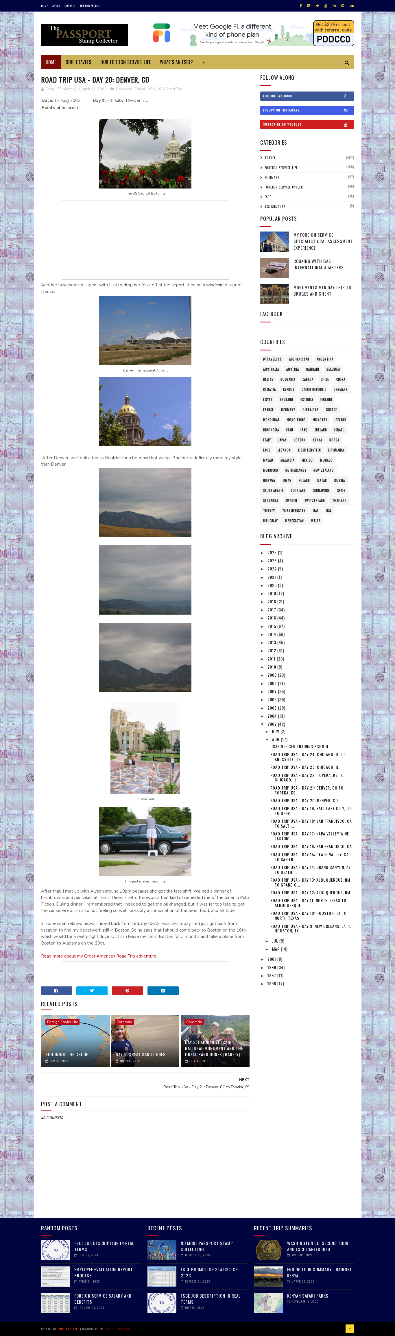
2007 (272, 691)
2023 (272, 560)
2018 (272, 601)
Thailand (339, 500)
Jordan (300, 440)
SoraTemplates (68, 1328)
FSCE (268, 197)
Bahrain (312, 369)
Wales (315, 520)
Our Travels (78, 62)
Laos (266, 450)
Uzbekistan (294, 520)
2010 (272, 667)
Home (44, 5)
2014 (272, 634)
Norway (269, 480)
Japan (282, 440)
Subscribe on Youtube (282, 124)
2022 (272, 569)
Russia (339, 480)
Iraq (304, 430)
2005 (272, 708)
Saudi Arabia (273, 490)
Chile (325, 379)
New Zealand (323, 470)
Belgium (333, 369)
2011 (272, 659)
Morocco (270, 470)
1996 (272, 983)
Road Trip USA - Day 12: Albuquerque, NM (310, 892)
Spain (341, 490)
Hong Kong (296, 419)
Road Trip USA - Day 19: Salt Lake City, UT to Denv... (310, 810)
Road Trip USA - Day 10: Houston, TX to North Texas (308, 915)
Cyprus (288, 389)
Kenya (317, 440)
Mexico (307, 460)
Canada (307, 379)
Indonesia (271, 430)
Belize (268, 379)
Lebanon (284, 450)
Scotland (298, 490)
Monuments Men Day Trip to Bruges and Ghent (322, 290)
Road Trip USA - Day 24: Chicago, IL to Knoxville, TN (307, 756)
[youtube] (325, 6)
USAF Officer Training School (299, 746)
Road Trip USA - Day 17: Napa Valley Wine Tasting (309, 836)
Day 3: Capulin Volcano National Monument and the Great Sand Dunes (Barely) (214, 1048)
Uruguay (270, 520)
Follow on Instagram (281, 110)
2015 (272, 626)
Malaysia (287, 460)
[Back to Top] (350, 1328)
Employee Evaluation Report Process (103, 1272)
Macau (268, 460)
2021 (272, 577)
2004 (272, 716)
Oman (287, 480)
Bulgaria (287, 379)
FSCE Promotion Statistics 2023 (209, 1272)
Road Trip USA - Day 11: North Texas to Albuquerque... (308, 902)
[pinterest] (342, 6)
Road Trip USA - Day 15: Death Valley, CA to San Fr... (309, 856)
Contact (69, 5)
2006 (272, 699)
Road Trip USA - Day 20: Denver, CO (304, 800)
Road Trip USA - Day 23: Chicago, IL (304, 767)
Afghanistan (299, 359)
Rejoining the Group (67, 1054)
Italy (267, 440)
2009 (272, 675)
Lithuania (336, 450)
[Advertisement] (145, 239)
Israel (339, 430)
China (340, 379)
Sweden (291, 500)
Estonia (306, 399)
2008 (272, 683)
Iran (289, 430)
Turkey (269, 510)
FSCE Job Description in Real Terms (104, 1246)
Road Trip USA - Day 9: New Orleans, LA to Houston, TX (311, 928)
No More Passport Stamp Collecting (207, 1246)
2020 (272, 585)
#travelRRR (272, 359)
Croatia (269, 389)
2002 (272, 724)
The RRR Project (90, 5)
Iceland (340, 419)
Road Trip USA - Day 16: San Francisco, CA (311, 846)
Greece (331, 409)
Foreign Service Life (62, 1022)
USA (151, 89)
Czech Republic (314, 389)
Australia (271, 369)
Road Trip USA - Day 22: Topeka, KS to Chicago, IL (307, 777)
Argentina (325, 359)
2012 (272, 650)
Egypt (268, 399)
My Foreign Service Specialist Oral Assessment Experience (323, 241)
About (56, 5)
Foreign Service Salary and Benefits (103, 1298)
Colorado (124, 89)
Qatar (322, 480)
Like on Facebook (277, 96)
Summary (272, 177)
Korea (334, 440)
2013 (272, 642)
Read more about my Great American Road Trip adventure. (99, 956)
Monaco (326, 460)
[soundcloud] (352, 6)
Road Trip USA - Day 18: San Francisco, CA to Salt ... (311, 823)
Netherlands (295, 470)
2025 (272, 552)
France (268, 409)
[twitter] (317, 6)
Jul (275, 941)
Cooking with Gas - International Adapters (319, 264)
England (286, 399)
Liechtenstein (309, 450)
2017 (272, 610)
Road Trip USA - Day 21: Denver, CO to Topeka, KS (307, 790)
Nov (276, 731)
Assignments (275, 206)
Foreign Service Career (284, 187)
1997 (272, 975)
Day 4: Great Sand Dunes (141, 1054)
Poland (304, 480)
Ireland (321, 430)
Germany (288, 409)
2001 (272, 959)
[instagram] (308, 6)
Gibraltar (310, 409)
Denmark (341, 389)
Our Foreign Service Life (125, 62)
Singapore (321, 490)
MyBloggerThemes (118, 1328)
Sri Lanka (270, 500)
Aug (276, 739)
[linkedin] (334, 6)
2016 (272, 618)
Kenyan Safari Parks (307, 1295)
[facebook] (301, 6)
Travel (140, 89)
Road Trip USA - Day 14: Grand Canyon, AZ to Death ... (310, 869)
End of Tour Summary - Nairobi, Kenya (319, 1272)
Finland (326, 399)
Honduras (271, 419)
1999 (272, 967)
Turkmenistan (294, 510)
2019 (272, 593)
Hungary (320, 419)
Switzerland (314, 500)
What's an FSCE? (176, 62)
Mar (276, 949)
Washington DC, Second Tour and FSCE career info (317, 1246)
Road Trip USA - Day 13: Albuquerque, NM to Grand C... (310, 882)
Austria (292, 369)
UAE (316, 510)
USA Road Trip (169, 89)
